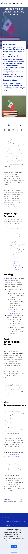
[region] (14, 540)
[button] (13, 3)
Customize (14, 551)
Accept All (14, 546)
